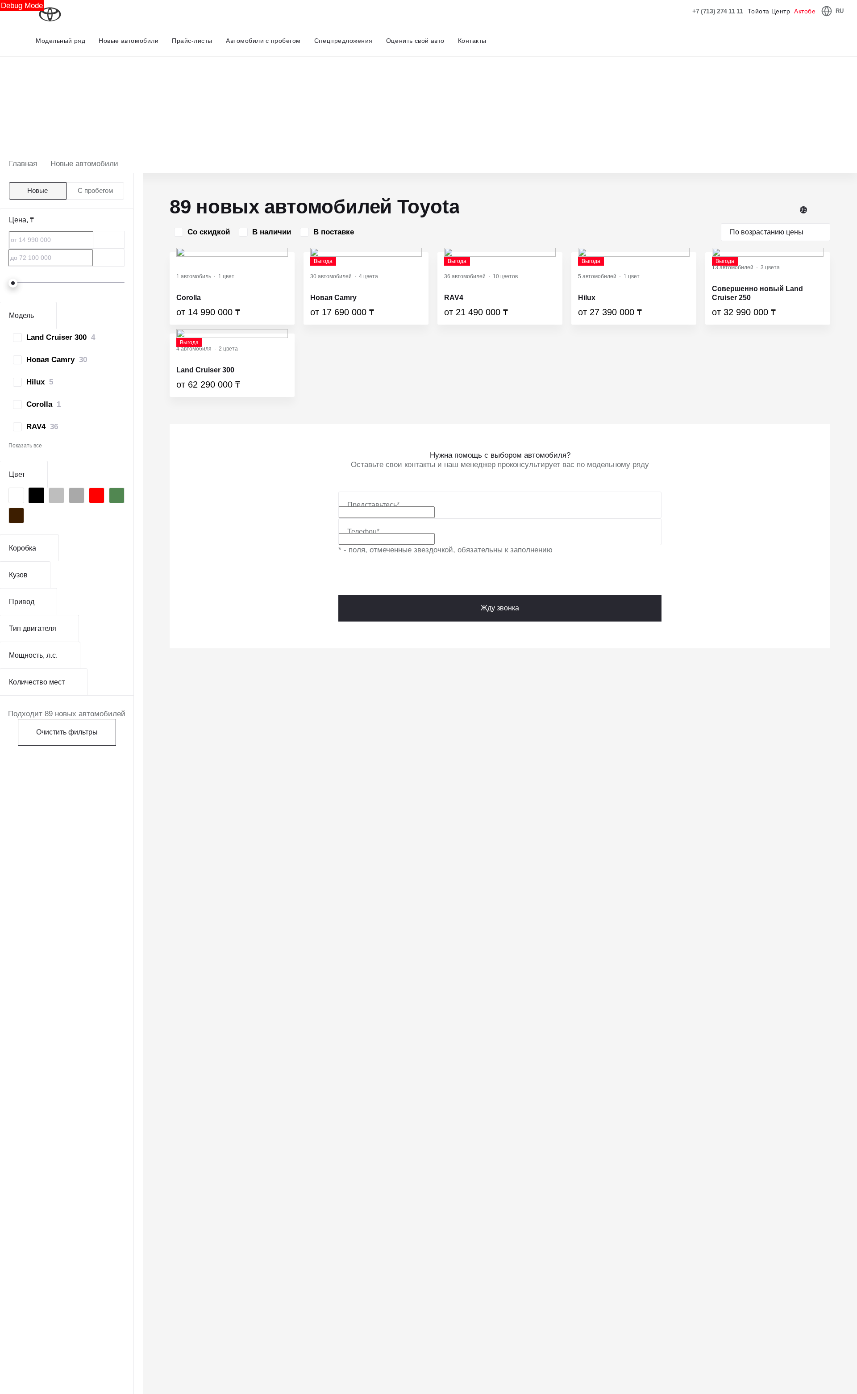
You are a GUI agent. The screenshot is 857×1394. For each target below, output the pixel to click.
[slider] (12, 283)
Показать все (25, 445)
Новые (37, 190)
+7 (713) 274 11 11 (717, 11)
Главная (23, 163)
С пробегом (95, 190)
